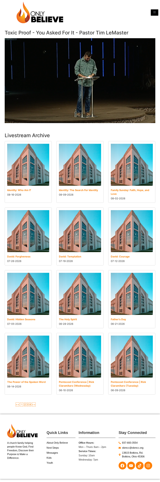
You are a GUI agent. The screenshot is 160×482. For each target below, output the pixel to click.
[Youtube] (131, 465)
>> (33, 404)
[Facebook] (122, 465)
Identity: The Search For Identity (78, 190)
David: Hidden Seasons (21, 319)
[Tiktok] (140, 465)
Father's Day (118, 319)
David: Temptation (70, 256)
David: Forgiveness (18, 256)
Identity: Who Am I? (19, 190)
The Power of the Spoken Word (26, 382)
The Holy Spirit (68, 319)
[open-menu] (154, 12)
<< (17, 404)
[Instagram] (148, 465)
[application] (80, 80)
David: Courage (120, 256)
